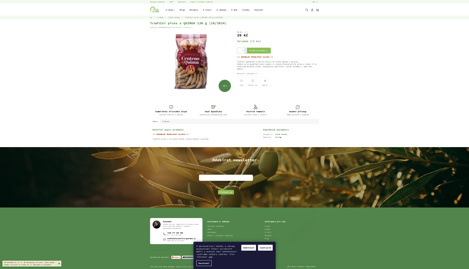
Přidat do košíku (257, 50)
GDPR (171, 2)
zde (210, 257)
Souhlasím (265, 247)
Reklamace (182, 2)
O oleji (268, 232)
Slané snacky (281, 134)
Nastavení (204, 263)
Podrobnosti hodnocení (182, 27)
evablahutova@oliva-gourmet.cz (181, 238)
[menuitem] (170, 10)
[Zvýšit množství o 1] (245, 49)
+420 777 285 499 (175, 233)
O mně (267, 226)
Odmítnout (248, 247)
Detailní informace (246, 73)
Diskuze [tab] (165, 121)
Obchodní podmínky (157, 2)
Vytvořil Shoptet (297, 266)
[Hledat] (308, 9)
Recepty (268, 235)
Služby (268, 229)
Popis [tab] (155, 121)
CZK (314, 2)
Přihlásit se (226, 192)
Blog (267, 238)
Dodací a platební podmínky (202, 2)
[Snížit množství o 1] (245, 52)
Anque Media (311, 266)
